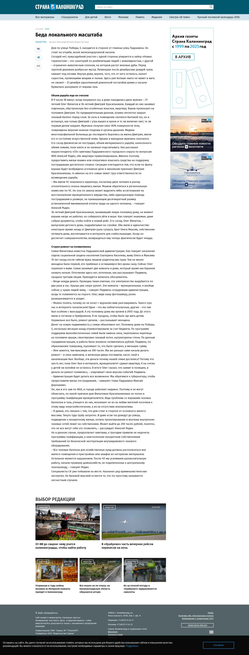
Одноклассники (115, 635)
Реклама (123, 17)
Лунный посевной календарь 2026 (218, 17)
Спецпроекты (69, 17)
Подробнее (132, 646)
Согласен (218, 645)
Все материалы (44, 17)
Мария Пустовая (82, 42)
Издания (157, 17)
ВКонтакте (113, 632)
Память (140, 17)
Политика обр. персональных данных (196, 616)
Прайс (211, 613)
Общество (40, 42)
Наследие (43, 562)
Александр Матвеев (65, 42)
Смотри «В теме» (179, 17)
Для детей (91, 17)
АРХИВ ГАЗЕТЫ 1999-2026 (197, 625)
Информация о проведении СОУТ (198, 618)
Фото (108, 17)
